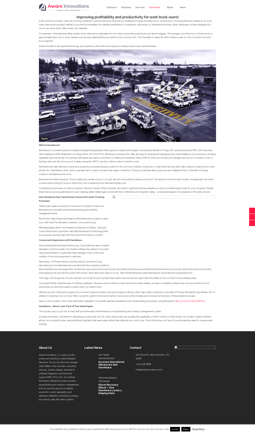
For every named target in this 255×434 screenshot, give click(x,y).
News (183, 7)
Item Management (107, 378)
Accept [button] (175, 429)
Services (140, 7)
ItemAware (104, 381)
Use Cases (154, 7)
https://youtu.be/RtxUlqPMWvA (190, 301)
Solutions (126, 7)
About (170, 7)
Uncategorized (106, 358)
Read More (198, 429)
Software (112, 7)
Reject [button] (186, 429)
